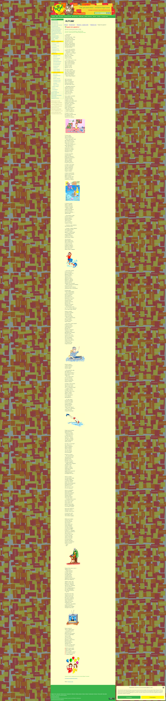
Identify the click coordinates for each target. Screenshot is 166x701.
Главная (53, 16)
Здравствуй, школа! (56, 55)
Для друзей (54, 47)
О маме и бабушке (56, 70)
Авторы (99, 16)
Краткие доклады (56, 109)
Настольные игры (55, 23)
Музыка (61, 113)
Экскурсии (61, 16)
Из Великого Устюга (56, 50)
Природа (60, 105)
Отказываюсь (153, 697)
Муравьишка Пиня (55, 49)
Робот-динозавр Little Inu (56, 31)
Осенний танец (56, 66)
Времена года (54, 53)
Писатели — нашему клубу (57, 41)
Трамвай (53, 40)
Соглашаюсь (129, 697)
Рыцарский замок (55, 26)
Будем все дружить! (56, 72)
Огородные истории (57, 80)
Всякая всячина (67, 16)
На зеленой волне (56, 64)
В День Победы (56, 84)
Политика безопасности (55, 696)
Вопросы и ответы (55, 42)
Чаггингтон (54, 34)
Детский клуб (75, 16)
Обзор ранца (54, 96)
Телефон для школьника (56, 30)
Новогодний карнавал (57, 61)
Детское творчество (55, 92)
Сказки (57, 104)
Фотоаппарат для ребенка (56, 95)
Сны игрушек (54, 91)
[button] (163, 687)
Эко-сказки (54, 44)
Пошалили (55, 56)
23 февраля (55, 67)
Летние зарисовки (56, 58)
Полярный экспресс (55, 37)
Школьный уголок (55, 22)
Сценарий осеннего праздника (57, 82)
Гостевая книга (104, 16)
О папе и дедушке (56, 69)
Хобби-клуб (81, 16)
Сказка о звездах (55, 86)
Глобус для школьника (56, 27)
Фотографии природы (55, 113)
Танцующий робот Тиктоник (57, 33)
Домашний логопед (55, 98)
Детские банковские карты (56, 29)
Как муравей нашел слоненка (56, 76)
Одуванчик (54, 52)
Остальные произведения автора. (71, 678)
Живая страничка (88, 16)
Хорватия (57, 110)
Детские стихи (58, 112)
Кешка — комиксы (55, 38)
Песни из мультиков (55, 107)
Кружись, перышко (56, 78)
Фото (57, 16)
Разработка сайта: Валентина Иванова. (57, 699)
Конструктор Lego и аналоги (57, 25)
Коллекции (53, 104)
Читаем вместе (55, 89)
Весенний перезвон (57, 63)
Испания (52, 110)
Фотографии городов (56, 102)
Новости (94, 16)
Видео (56, 106)
